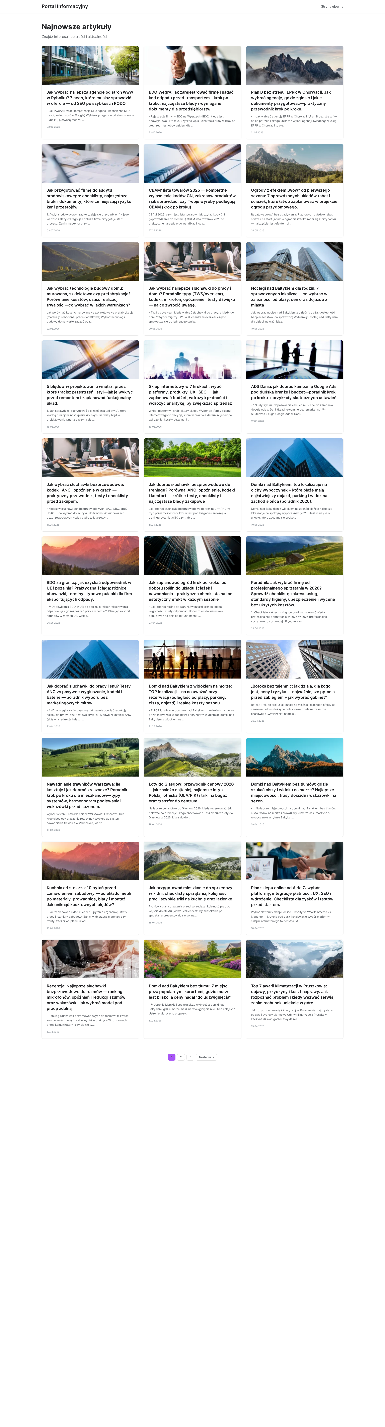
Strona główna (332, 6)
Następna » (206, 1057)
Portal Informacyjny (65, 6)
